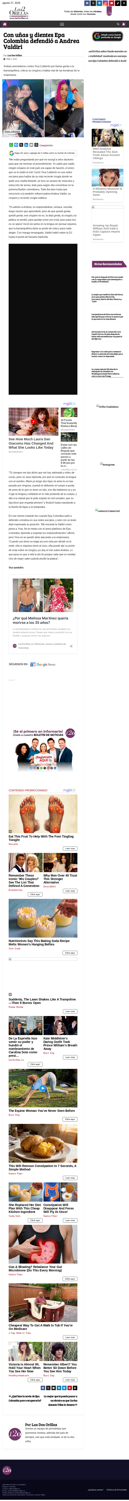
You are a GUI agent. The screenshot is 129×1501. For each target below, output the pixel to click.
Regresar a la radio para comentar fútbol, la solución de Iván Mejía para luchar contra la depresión (107, 353)
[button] (118, 24)
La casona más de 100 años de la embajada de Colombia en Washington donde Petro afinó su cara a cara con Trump (105, 372)
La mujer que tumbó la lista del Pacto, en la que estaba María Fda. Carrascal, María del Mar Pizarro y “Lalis (107, 298)
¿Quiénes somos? (95, 1489)
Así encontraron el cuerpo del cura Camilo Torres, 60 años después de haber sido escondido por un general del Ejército (107, 335)
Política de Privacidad (116, 1489)
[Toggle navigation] (62, 24)
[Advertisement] (43, 703)
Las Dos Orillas (15, 55)
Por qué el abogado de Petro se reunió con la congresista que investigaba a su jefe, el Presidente (107, 279)
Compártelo (46, 145)
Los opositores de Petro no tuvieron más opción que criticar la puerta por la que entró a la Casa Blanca (107, 316)
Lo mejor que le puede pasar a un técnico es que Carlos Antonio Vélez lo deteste (60, 1400)
